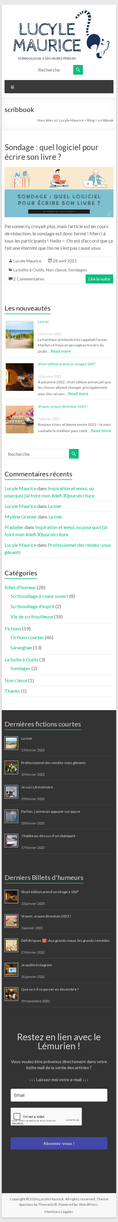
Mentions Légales (58, 1211)
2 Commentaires (28, 278)
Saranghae (21, 647)
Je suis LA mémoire (37, 787)
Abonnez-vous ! (58, 1143)
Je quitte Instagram (36, 965)
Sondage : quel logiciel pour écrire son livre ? (52, 152)
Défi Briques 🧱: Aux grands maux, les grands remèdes (65, 940)
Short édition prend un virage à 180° (67, 364)
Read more (61, 351)
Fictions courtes (27, 637)
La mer (43, 321)
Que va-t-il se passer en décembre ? (50, 989)
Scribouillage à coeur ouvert (39, 596)
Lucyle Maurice (27, 260)
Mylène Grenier (21, 516)
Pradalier (14, 527)
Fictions (13, 628)
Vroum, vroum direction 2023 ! (63, 406)
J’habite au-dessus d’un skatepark (48, 836)
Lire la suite (99, 278)
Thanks (12, 691)
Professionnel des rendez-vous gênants (53, 762)
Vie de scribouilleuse (32, 616)
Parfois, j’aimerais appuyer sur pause (50, 811)
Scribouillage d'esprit (32, 606)
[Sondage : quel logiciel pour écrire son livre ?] (59, 170)
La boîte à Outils (28, 269)
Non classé (56, 269)
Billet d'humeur (20, 587)
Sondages (77, 269)
